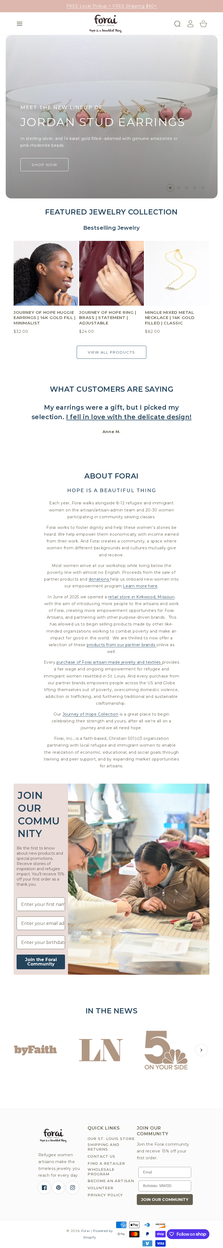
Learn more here (140, 586)
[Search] (177, 23)
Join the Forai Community (41, 962)
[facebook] (44, 1188)
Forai (85, 1231)
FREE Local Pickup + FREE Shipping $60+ (111, 6)
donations (99, 579)
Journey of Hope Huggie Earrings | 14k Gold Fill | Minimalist (45, 318)
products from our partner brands (121, 644)
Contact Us (101, 1156)
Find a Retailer (106, 1163)
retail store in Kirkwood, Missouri (141, 596)
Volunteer (100, 1188)
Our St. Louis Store (111, 1138)
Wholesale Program (101, 1171)
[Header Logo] (105, 23)
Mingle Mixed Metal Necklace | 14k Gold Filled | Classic (170, 318)
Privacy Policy (105, 1195)
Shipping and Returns (103, 1146)
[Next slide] (201, 1050)
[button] (20, 24)
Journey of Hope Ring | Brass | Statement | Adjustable (107, 318)
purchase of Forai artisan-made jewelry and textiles (109, 662)
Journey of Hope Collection (91, 714)
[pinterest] (58, 1188)
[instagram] (73, 1188)
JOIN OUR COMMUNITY (164, 1199)
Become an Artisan (111, 1181)
